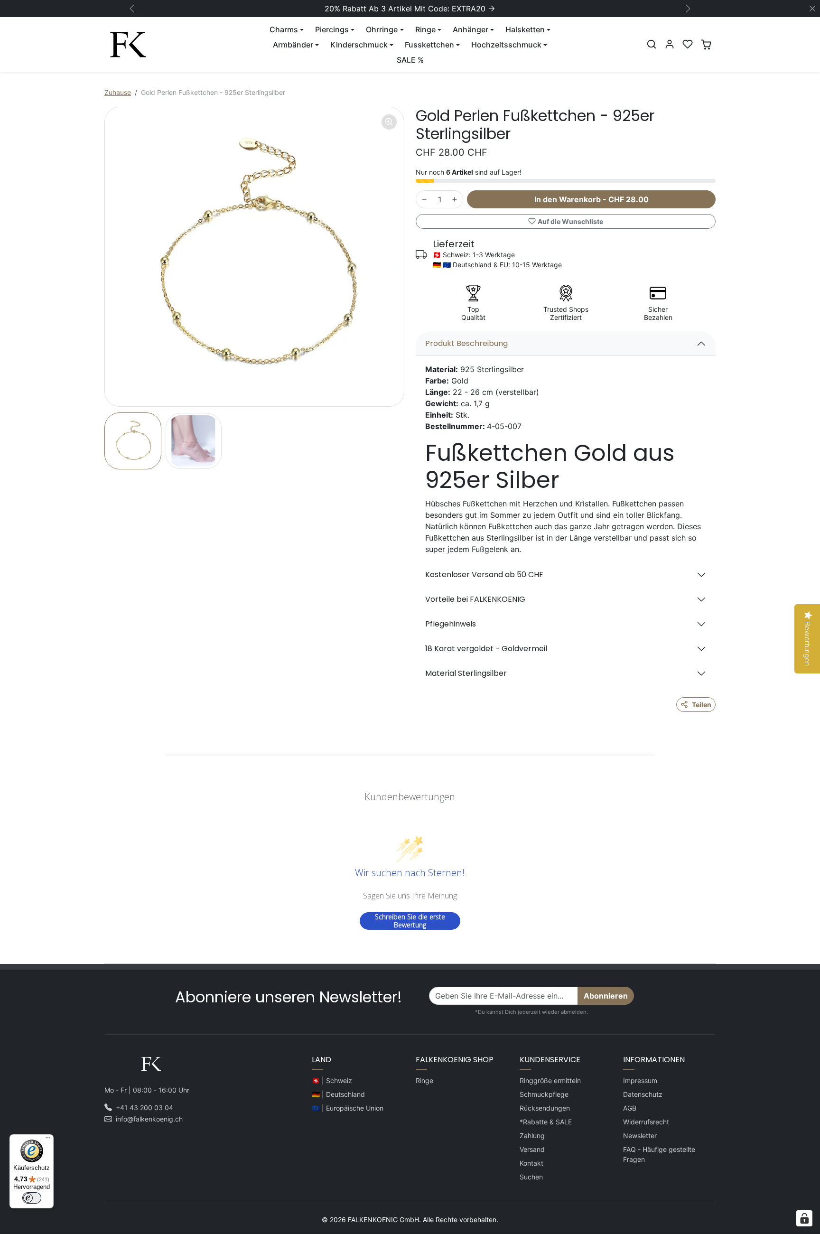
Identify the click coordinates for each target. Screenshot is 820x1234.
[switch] (31, 1198)
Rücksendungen (545, 1108)
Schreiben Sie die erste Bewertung (410, 921)
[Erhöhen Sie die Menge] (454, 199)
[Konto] (670, 44)
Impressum (640, 1080)
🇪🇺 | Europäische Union (347, 1108)
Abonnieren (606, 995)
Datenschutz (642, 1094)
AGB (629, 1108)
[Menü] (48, 1140)
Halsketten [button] (525, 29)
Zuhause (117, 92)
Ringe (424, 1080)
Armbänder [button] (293, 44)
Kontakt (531, 1163)
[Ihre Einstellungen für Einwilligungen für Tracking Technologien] (804, 1218)
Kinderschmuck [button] (359, 44)
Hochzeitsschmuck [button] (506, 44)
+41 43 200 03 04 (144, 1107)
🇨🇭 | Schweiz (332, 1080)
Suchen (531, 1177)
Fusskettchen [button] (429, 44)
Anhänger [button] (470, 29)
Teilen (701, 705)
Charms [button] (284, 29)
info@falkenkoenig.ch (149, 1119)
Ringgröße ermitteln (550, 1080)
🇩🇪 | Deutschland (338, 1094)
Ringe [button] (425, 29)
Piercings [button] (332, 29)
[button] (652, 44)
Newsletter (640, 1135)
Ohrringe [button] (382, 29)
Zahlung (532, 1135)
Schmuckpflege (544, 1094)
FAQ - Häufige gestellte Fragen (659, 1154)
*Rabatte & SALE (546, 1122)
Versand (532, 1149)
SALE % (410, 60)
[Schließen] (812, 8)
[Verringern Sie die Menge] (424, 199)
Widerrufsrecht (646, 1122)
